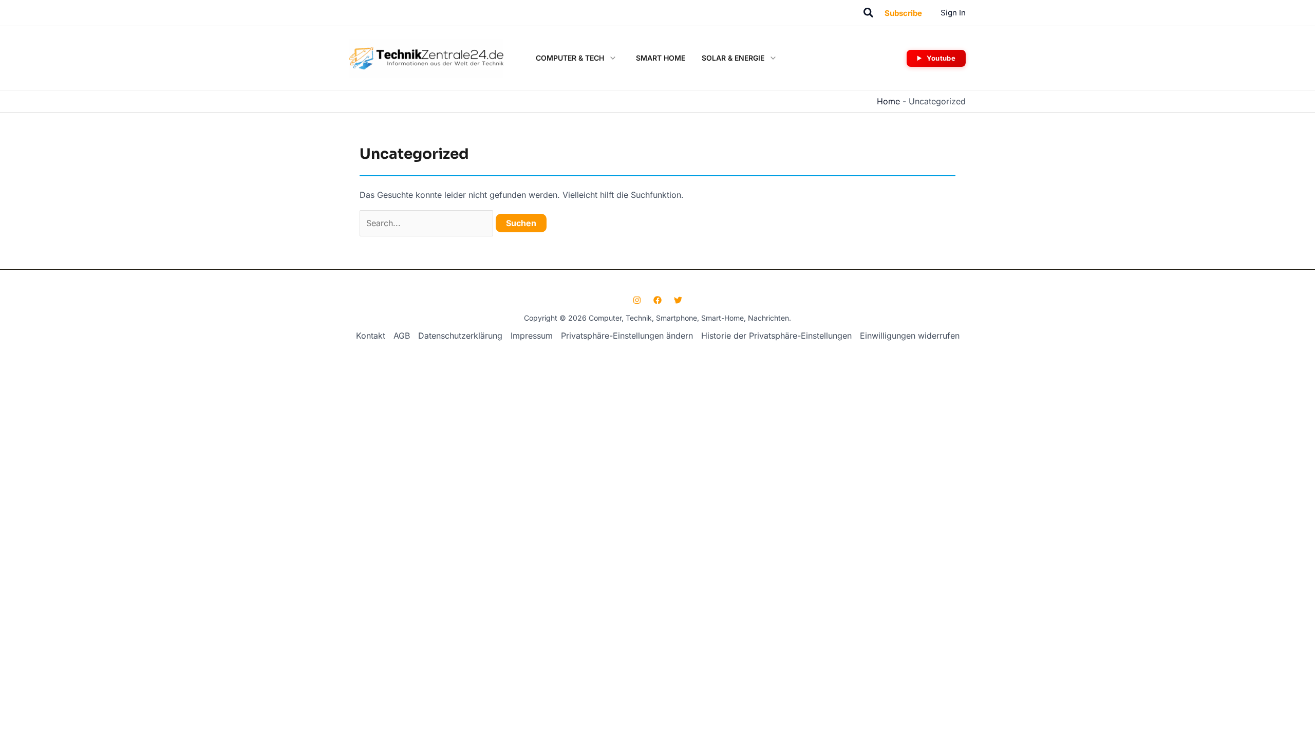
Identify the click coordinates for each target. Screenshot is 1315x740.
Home (888, 101)
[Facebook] (657, 300)
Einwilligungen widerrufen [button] (910, 335)
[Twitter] (678, 300)
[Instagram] (637, 300)
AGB (401, 335)
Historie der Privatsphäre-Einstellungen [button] (776, 335)
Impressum (532, 335)
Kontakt (370, 335)
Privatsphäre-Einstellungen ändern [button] (627, 335)
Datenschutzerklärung (460, 335)
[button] (868, 13)
